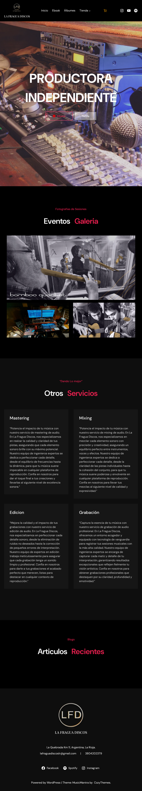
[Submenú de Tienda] (90, 11)
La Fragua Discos (17, 16)
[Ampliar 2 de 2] (130, 307)
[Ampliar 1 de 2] (64, 307)
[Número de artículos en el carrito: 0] (105, 10)
